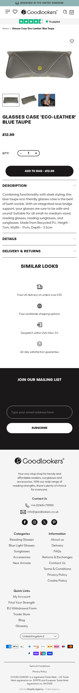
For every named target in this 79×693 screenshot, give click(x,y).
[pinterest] (54, 522)
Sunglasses (22, 551)
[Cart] (72, 13)
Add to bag (39, 171)
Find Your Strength (21, 602)
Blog (22, 620)
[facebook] (25, 522)
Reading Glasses (22, 539)
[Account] (15, 12)
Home (5, 28)
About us (57, 539)
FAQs (57, 551)
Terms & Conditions (57, 569)
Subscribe (39, 428)
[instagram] (34, 522)
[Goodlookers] (39, 12)
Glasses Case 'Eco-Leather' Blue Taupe (33, 28)
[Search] (65, 12)
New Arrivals (22, 563)
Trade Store (21, 614)
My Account (21, 596)
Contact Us (57, 563)
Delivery (57, 545)
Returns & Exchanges (57, 557)
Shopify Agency (35, 689)
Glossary (22, 626)
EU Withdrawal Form (22, 608)
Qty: (6, 153)
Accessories (21, 557)
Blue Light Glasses (22, 545)
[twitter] (44, 522)
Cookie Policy (57, 580)
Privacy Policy (57, 574)
